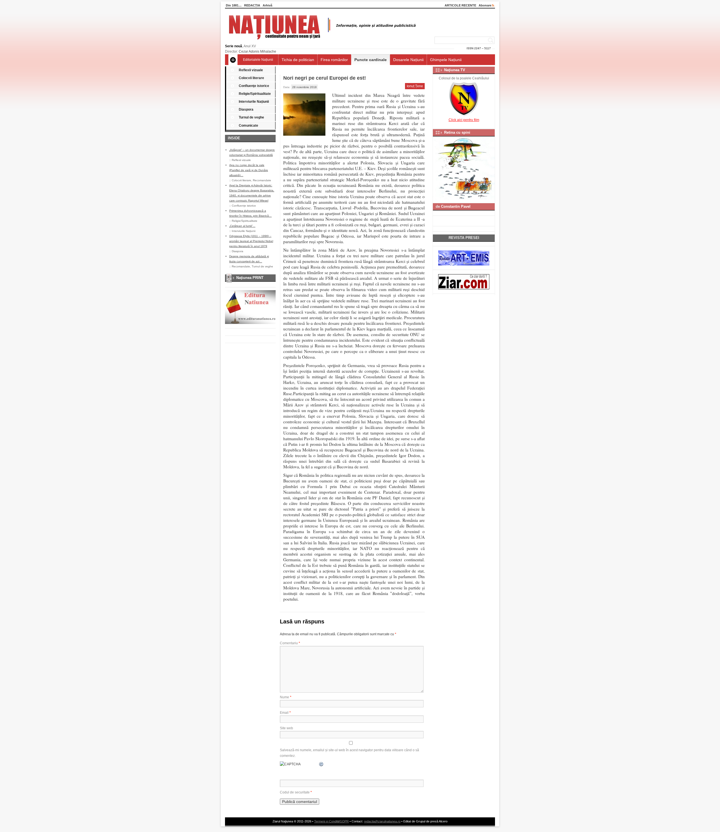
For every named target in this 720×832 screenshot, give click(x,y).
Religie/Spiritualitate (255, 94)
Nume (285, 697)
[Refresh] (321, 764)
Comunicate (248, 126)
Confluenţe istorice (254, 86)
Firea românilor (334, 59)
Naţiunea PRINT (250, 278)
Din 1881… (234, 5)
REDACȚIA (252, 5)
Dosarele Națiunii (408, 59)
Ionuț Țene (415, 86)
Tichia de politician (298, 59)
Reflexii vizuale (251, 70)
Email (285, 713)
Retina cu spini (457, 132)
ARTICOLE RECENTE (460, 5)
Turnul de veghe (251, 117)
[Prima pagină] (233, 59)
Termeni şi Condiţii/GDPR (331, 821)
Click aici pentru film (464, 120)
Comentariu (290, 643)
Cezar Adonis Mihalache (257, 51)
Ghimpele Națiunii (446, 59)
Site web (286, 728)
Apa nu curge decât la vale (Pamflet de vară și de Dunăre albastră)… (248, 170)
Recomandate (262, 180)
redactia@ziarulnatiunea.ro (382, 821)
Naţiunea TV (454, 70)
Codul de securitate (295, 792)
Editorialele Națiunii (258, 60)
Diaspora (246, 109)
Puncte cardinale (370, 59)
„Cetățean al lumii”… (242, 225)
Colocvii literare (251, 78)
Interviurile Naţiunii (254, 102)
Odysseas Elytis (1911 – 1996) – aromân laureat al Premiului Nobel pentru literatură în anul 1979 (251, 241)
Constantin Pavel (456, 206)
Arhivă (267, 5)
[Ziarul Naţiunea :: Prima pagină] (321, 41)
